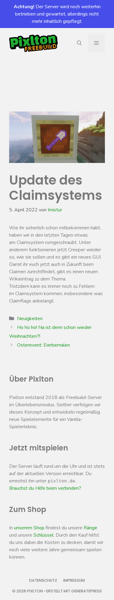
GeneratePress (86, 591)
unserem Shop (29, 527)
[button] (79, 43)
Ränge (90, 527)
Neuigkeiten (30, 318)
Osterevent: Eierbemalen (43, 345)
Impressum (74, 580)
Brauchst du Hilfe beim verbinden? (45, 488)
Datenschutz (43, 580)
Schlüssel (43, 535)
